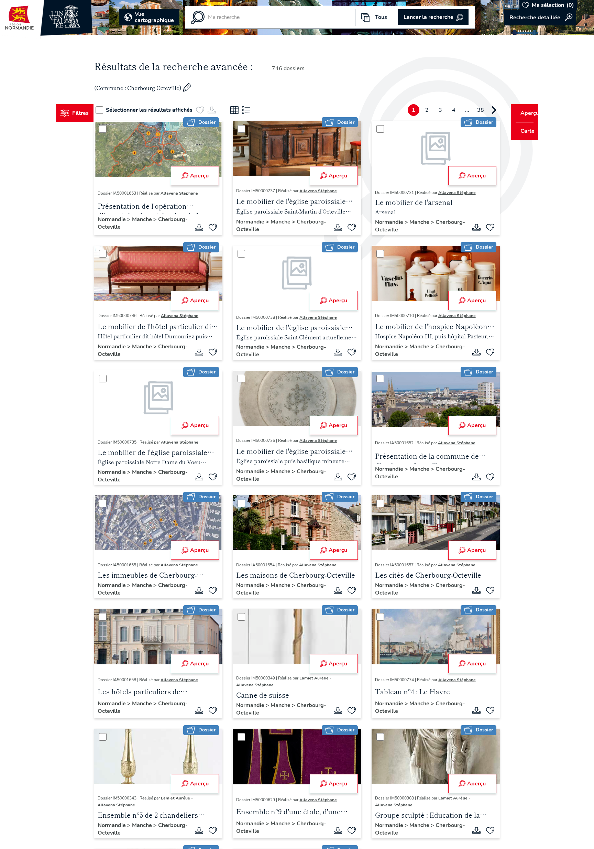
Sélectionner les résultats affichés (162, 110)
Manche (155, 219)
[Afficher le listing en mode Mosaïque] (247, 110)
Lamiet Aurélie (318, 678)
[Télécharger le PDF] (203, 227)
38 (467, 110)
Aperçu (203, 175)
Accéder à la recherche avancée (540, 17)
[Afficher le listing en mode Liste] (259, 110)
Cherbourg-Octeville (137, 227)
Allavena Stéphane (192, 193)
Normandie (125, 219)
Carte (523, 131)
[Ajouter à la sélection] (217, 227)
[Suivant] (481, 110)
